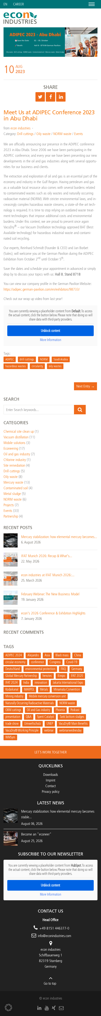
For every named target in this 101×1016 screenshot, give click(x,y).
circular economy (15, 662)
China (77, 655)
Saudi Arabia (61, 359)
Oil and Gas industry (38, 710)
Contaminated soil (16, 488)
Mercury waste (13, 482)
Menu (91, 4)
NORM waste (62, 134)
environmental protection (40, 669)
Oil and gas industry (17, 454)
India (26, 683)
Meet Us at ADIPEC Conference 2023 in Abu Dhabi (49, 115)
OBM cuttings (13, 710)
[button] (8, 1007)
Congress (55, 662)
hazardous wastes (15, 366)
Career (18, 4)
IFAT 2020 (77, 676)
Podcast (74, 710)
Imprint (50, 780)
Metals (44, 689)
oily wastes (55, 366)
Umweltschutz (32, 724)
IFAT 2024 (11, 683)
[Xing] (54, 1008)
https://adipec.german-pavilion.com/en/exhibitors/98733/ (42, 289)
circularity (37, 366)
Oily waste (43, 134)
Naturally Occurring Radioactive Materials (29, 703)
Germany (76, 669)
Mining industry (14, 696)
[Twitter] (40, 97)
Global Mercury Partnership (21, 676)
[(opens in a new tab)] (11, 838)
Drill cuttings (25, 134)
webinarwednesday (70, 730)
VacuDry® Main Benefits (73, 724)
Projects (9, 505)
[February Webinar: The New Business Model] (11, 597)
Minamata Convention (67, 689)
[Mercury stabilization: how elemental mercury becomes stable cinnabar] (11, 540)
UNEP (50, 724)
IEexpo (61, 676)
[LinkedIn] (39, 1008)
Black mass (62, 655)
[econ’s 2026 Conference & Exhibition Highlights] (11, 616)
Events (78, 134)
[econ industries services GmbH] (20, 18)
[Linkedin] (61, 97)
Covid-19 (71, 662)
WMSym (10, 737)
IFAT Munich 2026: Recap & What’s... (46, 556)
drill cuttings (27, 359)
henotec (47, 676)
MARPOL (29, 689)
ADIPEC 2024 (13, 655)
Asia (47, 655)
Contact (50, 786)
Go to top (50, 983)
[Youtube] (47, 1008)
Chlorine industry (15, 459)
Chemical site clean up (19, 431)
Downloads (50, 774)
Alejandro (33, 655)
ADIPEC (9, 359)
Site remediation (14, 465)
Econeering (11, 448)
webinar (49, 730)
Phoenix (60, 710)
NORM (44, 359)
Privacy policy (50, 791)
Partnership (11, 516)
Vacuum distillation (16, 437)
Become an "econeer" (36, 834)
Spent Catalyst (45, 717)
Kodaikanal (11, 689)
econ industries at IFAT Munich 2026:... (47, 575)
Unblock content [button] (50, 331)
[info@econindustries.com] (61, 1008)
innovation (41, 683)
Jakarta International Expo (68, 683)
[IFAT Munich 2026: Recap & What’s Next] (11, 559)
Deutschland (12, 669)
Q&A (28, 717)
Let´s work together (51, 752)
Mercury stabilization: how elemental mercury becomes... (59, 537)
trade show (12, 724)
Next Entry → (85, 386)
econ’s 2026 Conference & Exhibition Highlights (53, 613)
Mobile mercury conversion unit (47, 696)
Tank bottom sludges (72, 717)
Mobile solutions (14, 442)
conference (37, 662)
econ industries (21, 128)
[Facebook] (50, 97)
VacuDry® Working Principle (22, 730)
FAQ (63, 669)
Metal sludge (12, 493)
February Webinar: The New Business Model (50, 594)
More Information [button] (50, 340)
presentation (12, 717)
